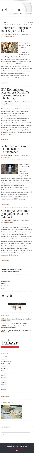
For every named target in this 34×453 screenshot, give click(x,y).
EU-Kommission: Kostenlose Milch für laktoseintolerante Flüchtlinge (15, 93)
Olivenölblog (3, 384)
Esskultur (3, 375)
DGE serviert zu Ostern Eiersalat (19, 323)
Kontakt (2, 288)
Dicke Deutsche (4, 368)
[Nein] (32, 448)
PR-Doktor (3, 387)
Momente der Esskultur (26, 14)
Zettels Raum (3, 389)
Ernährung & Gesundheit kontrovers (8, 373)
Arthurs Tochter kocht (5, 359)
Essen (10, 14)
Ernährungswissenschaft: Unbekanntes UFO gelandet (16, 331)
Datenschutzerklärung (5, 285)
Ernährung (15, 14)
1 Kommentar (9, 222)
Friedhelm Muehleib (12, 34)
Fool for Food (4, 380)
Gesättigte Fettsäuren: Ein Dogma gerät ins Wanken (15, 213)
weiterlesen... (5, 83)
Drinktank (3, 370)
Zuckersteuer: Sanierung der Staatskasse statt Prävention (16, 320)
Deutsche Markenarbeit (5, 366)
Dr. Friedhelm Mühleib (5, 281)
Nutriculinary (4, 382)
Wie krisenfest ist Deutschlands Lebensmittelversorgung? (13, 327)
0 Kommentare (9, 36)
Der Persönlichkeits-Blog (6, 363)
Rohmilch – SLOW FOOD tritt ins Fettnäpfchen (14, 149)
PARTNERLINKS (5, 396)
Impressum (3, 283)
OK (17, 450)
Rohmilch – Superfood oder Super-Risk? (16, 29)
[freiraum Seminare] (17, 343)
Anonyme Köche (4, 356)
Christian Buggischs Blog (6, 361)
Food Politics (4, 377)
